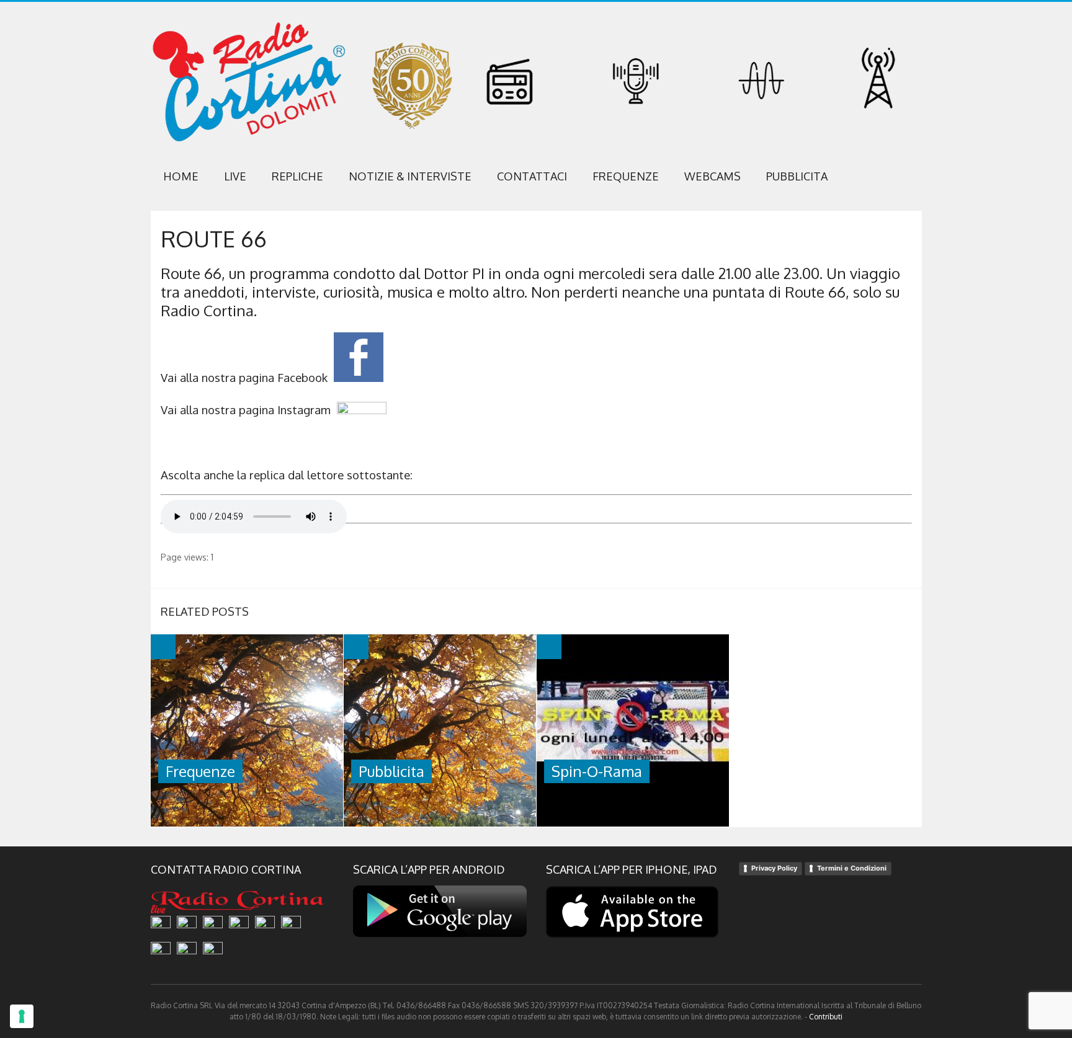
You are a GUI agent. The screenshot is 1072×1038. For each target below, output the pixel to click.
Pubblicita (797, 176)
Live (235, 176)
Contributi (825, 1016)
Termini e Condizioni (852, 868)
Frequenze (625, 176)
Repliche (297, 176)
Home (181, 176)
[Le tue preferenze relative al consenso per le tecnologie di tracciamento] (22, 1016)
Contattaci (532, 176)
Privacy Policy (774, 868)
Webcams (712, 176)
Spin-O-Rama (597, 771)
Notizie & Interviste (410, 176)
